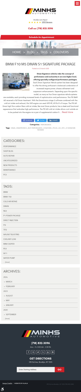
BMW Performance (35, 128)
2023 (5, 291)
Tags (43, 52)
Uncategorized (10, 160)
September (11, 314)
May (8, 300)
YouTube (48, 352)
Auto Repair (8, 155)
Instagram (53, 352)
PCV (5, 174)
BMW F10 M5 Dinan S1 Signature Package (40, 63)
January (10, 305)
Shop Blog (8, 151)
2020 (5, 310)
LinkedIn (55, 120)
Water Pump (9, 258)
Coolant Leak (9, 239)
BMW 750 (7, 196)
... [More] (6, 262)
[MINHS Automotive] (40, 11)
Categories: (14, 141)
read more (67, 112)
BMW (5, 192)
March (9, 281)
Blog (30, 52)
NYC (63, 128)
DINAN (13, 128)
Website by (21, 383)
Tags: (8, 186)
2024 (5, 277)
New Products (10, 165)
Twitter (42, 120)
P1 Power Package (11, 215)
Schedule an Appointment (41, 37)
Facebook (28, 120)
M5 (59, 128)
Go (59, 369)
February (10, 286)
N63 (5, 211)
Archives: (11, 271)
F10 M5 (55, 128)
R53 (5, 248)
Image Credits (7, 383)
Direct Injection (10, 220)
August (9, 295)
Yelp (43, 352)
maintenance (9, 170)
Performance (46, 125)
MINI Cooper (8, 244)
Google (33, 352)
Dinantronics (21, 128)
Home (16, 52)
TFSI (5, 229)
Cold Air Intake (10, 201)
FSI (4, 225)
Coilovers (61, 52)
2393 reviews (47, 22)
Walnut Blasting (11, 234)
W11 (5, 253)
